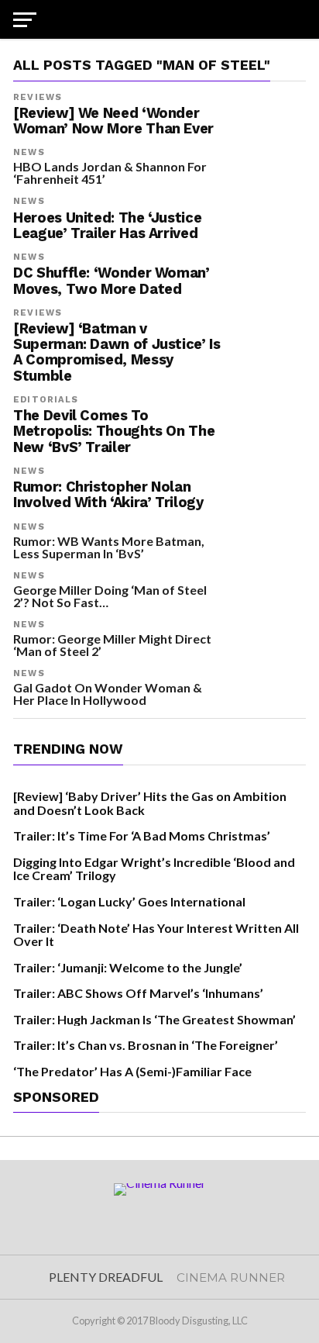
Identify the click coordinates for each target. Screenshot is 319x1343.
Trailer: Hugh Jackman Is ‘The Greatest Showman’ (154, 1019)
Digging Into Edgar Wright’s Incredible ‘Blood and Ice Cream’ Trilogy (154, 868)
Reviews (37, 97)
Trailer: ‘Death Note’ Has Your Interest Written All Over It (156, 934)
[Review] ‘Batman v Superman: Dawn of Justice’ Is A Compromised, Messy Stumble (116, 352)
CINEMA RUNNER (231, 1277)
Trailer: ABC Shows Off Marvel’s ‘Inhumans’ (138, 993)
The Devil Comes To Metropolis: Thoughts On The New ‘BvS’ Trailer (113, 431)
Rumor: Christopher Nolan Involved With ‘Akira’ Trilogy (108, 494)
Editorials (45, 400)
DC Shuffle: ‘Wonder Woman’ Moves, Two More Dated (111, 280)
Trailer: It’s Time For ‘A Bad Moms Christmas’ (141, 835)
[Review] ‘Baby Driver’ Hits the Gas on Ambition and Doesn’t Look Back (149, 803)
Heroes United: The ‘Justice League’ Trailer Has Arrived (107, 225)
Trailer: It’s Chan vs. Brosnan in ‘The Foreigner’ (145, 1044)
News (28, 152)
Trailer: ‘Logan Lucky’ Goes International (129, 901)
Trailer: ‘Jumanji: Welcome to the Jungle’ (127, 967)
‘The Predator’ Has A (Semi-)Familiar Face (132, 1071)
